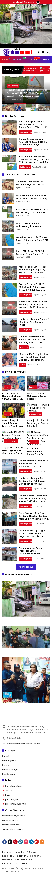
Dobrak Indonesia (11, 824)
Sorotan (6, 765)
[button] (38, 52)
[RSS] (42, 841)
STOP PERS (21, 863)
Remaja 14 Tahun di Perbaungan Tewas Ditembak (37, 423)
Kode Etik (7, 855)
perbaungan (11, 799)
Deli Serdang (10, 85)
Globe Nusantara (10, 820)
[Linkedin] (31, 841)
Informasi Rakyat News (13, 815)
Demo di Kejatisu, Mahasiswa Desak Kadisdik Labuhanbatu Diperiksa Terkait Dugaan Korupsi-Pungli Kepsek (36, 396)
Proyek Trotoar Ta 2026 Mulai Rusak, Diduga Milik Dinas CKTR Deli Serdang (32, 239)
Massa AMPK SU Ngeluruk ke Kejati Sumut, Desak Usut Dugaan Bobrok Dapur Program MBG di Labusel (33, 358)
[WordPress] (20, 841)
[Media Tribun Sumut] (18, 51)
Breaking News (26, 132)
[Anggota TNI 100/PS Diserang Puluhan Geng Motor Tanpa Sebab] (13, 438)
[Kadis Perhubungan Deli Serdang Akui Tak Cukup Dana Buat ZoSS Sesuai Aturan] (9, 484)
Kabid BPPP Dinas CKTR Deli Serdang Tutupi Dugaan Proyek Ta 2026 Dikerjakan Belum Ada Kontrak (32, 253)
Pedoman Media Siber (27, 855)
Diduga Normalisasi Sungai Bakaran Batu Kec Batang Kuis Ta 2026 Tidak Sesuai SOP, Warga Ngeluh (33, 500)
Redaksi (33, 852)
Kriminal (32, 387)
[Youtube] (36, 841)
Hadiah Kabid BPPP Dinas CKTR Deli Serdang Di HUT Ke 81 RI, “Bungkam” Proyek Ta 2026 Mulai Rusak (25, 93)
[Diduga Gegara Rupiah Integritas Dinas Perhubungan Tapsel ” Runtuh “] (9, 554)
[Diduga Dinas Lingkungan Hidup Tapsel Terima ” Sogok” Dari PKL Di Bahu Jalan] (9, 536)
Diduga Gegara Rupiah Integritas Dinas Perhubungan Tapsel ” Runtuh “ (31, 552)
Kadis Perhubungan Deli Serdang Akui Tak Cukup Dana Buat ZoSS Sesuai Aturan (32, 482)
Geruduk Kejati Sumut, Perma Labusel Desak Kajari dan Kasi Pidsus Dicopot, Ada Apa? (13, 423)
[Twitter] (10, 841)
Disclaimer (7, 859)
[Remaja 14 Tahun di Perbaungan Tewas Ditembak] (38, 410)
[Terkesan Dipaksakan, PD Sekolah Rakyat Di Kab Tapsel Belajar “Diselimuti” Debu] (9, 127)
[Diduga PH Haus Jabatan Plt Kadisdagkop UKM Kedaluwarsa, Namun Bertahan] (9, 466)
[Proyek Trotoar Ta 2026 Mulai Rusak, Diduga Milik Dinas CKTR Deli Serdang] (8, 240)
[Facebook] (4, 841)
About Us (20, 852)
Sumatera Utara (13, 786)
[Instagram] (26, 841)
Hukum (22, 364)
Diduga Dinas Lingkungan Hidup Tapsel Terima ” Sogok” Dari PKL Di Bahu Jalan (32, 535)
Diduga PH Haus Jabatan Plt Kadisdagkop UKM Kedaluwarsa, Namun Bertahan (34, 465)
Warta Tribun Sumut (12, 829)
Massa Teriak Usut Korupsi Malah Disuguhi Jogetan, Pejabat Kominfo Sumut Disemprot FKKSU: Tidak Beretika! (30, 225)
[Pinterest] (15, 841)
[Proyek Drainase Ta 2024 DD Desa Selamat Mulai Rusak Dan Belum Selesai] (27, 69)
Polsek (8, 794)
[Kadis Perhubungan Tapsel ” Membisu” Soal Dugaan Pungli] (9, 325)
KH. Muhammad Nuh (15, 803)
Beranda (6, 852)
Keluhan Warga (10, 441)
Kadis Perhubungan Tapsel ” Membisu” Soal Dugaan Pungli (34, 322)
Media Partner (24, 859)
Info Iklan (7, 863)
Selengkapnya (26, 566)
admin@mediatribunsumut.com (23, 743)
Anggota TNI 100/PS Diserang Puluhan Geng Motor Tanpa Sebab (12, 450)
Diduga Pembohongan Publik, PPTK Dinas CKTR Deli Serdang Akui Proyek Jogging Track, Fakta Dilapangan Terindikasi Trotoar (33, 146)
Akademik (24, 347)
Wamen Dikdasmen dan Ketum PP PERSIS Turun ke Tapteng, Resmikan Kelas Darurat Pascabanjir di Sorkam (32, 342)
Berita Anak (33, 442)
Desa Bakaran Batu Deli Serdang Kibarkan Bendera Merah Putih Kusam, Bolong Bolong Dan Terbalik (33, 517)
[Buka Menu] (43, 52)
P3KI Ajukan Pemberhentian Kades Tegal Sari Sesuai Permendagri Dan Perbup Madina (37, 451)
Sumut (5, 756)
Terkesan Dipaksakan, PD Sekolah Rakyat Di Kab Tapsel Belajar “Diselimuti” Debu (33, 126)
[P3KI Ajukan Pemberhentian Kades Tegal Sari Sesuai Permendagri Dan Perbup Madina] (38, 438)
